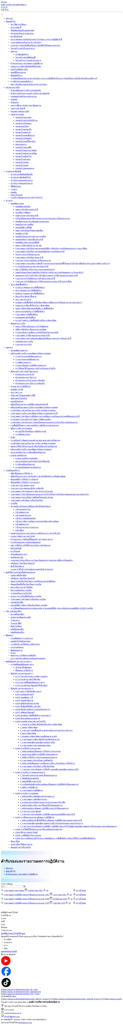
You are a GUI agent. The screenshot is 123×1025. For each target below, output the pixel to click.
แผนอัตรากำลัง (21, 233)
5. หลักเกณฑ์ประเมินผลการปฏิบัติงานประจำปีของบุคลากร (44, 808)
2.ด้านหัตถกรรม (22, 512)
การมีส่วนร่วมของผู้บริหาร (22, 81)
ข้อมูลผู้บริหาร (16, 75)
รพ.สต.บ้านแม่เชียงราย (24, 135)
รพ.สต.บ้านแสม (21, 165)
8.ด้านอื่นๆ (19, 530)
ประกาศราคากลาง (23, 299)
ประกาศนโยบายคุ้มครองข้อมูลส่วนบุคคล (28, 658)
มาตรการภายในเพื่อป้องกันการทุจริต (26, 596)
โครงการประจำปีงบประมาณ (27, 254)
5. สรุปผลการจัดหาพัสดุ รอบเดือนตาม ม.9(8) (38, 736)
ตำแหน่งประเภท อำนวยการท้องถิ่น (30, 380)
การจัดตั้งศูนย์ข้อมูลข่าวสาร (22, 664)
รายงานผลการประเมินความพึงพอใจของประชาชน (32, 497)
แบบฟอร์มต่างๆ (17, 401)
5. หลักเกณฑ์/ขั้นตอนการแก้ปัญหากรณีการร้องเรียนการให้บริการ (47, 763)
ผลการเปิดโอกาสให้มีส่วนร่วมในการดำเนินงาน (30, 545)
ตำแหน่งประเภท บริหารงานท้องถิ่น (30, 383)
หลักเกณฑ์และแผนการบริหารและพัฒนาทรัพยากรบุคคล (34, 407)
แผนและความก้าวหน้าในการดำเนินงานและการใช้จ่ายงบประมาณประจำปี (46, 275)
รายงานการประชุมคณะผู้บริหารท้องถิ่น (27, 488)
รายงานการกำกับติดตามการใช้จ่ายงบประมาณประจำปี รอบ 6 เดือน (43, 281)
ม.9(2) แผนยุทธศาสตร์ (24, 694)
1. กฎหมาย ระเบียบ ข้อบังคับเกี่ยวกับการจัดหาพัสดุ (41, 724)
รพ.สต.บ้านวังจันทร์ (23, 138)
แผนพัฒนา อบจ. (17, 203)
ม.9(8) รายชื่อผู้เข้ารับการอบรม (28, 835)
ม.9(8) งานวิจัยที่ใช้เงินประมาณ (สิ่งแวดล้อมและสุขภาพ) (38, 829)
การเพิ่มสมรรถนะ (22, 434)
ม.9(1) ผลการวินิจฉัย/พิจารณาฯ (28, 691)
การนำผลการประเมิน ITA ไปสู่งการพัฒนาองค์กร (31, 419)
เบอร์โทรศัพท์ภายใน (19, 69)
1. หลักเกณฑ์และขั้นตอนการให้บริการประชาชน (40, 751)
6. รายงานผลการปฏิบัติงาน (31, 790)
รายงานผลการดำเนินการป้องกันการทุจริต (28, 599)
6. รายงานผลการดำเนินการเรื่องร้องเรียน (37, 766)
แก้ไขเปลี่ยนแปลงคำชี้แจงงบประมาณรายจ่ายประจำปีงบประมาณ (42, 218)
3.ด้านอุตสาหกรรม (23, 515)
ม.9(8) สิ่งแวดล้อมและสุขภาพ (27, 718)
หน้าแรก (9, 18)
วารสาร (14, 189)
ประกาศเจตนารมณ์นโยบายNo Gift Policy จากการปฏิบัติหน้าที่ (36, 39)
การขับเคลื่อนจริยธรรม (25, 464)
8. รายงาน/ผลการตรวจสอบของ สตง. (35, 745)
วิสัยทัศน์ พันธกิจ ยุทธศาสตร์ (22, 30)
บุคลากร (14, 51)
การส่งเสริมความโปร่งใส (21, 593)
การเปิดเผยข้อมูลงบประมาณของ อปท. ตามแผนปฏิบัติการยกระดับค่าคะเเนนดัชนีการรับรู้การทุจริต (52, 608)
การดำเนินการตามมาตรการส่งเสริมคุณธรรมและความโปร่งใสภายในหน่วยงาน (44, 422)
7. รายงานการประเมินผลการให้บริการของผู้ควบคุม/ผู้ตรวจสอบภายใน (49, 769)
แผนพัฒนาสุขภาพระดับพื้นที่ (27, 242)
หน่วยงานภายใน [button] (13, 87)
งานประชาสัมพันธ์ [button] (13, 171)
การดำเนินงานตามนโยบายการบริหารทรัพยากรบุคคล (33, 443)
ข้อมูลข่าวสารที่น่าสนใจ (21, 847)
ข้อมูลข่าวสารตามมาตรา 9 (22, 688)
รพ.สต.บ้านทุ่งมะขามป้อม (26, 153)
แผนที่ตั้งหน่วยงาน (18, 72)
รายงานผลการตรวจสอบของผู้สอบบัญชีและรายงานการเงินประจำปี (43, 338)
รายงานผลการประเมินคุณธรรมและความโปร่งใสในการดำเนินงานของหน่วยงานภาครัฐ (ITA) (50, 494)
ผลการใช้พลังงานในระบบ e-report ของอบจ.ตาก (35, 269)
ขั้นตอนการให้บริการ (24, 670)
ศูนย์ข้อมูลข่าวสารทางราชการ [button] (18, 661)
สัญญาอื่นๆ (15, 841)
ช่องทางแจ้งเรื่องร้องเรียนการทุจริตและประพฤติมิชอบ (33, 581)
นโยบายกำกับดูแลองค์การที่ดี (23, 395)
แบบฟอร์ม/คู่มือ (17, 602)
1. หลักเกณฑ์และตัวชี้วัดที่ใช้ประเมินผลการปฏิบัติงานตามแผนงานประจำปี (51, 820)
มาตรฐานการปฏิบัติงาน (20, 386)
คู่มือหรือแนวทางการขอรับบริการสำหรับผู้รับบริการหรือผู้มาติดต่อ (38, 476)
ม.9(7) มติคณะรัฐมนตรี (25, 712)
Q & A (13, 653)
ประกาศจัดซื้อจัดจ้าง (19, 284)
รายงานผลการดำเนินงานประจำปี (29, 257)
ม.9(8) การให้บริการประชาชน (27, 748)
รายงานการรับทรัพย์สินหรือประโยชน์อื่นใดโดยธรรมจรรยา (35, 45)
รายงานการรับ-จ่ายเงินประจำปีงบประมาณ (33, 260)
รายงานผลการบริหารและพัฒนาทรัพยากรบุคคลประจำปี (34, 413)
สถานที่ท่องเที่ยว (17, 614)
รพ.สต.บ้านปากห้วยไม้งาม (26, 120)
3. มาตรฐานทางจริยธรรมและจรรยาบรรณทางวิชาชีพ (42, 802)
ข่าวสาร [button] (9, 200)
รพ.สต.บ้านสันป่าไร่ (23, 156)
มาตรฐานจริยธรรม (19, 455)
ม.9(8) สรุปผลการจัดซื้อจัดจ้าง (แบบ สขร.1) (33, 715)
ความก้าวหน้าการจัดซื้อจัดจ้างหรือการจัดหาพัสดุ (35, 320)
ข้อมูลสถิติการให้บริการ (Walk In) (24, 479)
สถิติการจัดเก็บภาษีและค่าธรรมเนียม (30, 329)
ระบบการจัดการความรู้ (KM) (23, 536)
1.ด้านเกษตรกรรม (23, 509)
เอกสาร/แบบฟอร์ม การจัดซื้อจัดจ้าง (30, 311)
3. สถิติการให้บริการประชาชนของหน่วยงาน (38, 757)
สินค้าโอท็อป (16, 626)
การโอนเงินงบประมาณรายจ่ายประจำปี (31, 266)
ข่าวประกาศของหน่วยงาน (22, 183)
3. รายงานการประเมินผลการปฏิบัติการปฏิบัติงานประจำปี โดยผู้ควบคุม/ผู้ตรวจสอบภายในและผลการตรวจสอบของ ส (68, 826)
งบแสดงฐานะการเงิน (24, 341)
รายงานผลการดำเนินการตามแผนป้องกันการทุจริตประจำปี (39, 251)
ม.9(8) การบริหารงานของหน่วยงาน (30, 772)
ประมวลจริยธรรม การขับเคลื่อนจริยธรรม (28, 452)
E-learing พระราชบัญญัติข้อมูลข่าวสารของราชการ (32, 539)
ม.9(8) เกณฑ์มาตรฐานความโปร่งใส (30, 721)
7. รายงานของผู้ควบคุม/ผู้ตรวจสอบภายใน (37, 742)
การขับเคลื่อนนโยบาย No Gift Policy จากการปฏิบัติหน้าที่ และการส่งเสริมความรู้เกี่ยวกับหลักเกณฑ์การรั (54, 78)
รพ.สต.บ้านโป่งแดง (23, 123)
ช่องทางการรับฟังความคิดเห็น (23, 655)
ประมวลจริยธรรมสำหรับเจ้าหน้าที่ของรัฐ (32, 461)
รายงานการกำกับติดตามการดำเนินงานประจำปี (35, 278)
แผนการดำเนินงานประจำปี (26, 209)
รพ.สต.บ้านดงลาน (23, 132)
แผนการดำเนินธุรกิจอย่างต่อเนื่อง (29, 230)
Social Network (16, 195)
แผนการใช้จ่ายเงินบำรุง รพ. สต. (28, 245)
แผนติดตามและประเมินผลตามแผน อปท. (32, 221)
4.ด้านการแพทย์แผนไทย (25, 518)
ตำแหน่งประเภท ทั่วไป (24, 374)
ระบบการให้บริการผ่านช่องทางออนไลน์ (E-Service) (32, 569)
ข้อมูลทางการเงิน (18, 323)
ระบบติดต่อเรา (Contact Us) (22, 638)
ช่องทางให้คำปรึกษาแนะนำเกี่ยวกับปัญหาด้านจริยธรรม (34, 446)
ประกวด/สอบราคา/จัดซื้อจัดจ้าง (28, 290)
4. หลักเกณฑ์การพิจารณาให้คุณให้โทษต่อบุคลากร (41, 805)
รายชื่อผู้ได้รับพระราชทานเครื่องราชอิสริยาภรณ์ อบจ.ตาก (35, 425)
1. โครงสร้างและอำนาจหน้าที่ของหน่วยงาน (38, 775)
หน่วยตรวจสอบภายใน (20, 111)
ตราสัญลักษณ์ (16, 36)
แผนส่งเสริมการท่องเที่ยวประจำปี (29, 239)
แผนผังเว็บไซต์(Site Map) (21, 641)
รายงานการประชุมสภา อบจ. (23, 485)
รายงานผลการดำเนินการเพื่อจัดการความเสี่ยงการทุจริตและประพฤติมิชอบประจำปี (45, 416)
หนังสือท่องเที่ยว (17, 629)
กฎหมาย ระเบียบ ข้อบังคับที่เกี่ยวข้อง (26, 66)
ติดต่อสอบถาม (17, 650)
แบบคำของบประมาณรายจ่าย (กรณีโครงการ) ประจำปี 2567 (35, 533)
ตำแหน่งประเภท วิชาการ (25, 377)
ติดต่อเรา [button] (9, 635)
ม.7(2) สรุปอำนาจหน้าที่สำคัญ (27, 679)
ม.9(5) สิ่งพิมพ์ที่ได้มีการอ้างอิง (27, 706)
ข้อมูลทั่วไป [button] (10, 21)
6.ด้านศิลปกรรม (22, 524)
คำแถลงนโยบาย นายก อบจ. (22, 33)
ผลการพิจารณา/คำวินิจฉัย (21, 587)
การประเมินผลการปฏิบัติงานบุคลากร (30, 365)
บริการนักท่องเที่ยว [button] (14, 611)
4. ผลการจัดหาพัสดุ (28, 733)
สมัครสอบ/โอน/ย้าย (19, 398)
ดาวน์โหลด (15, 551)
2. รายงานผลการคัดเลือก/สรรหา (33, 799)
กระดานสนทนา (17, 647)
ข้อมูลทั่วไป (10, 871)
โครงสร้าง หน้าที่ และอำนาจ (23, 48)
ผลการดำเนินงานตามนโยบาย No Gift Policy (29, 84)
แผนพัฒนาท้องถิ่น (22, 206)
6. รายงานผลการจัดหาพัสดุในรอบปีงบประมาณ (39, 739)
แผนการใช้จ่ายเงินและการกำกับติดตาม (31, 326)
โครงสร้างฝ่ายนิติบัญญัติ (25, 57)
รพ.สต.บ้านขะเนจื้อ (23, 147)
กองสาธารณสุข (17, 114)
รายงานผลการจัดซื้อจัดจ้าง (26, 314)
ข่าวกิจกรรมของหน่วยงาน (22, 180)
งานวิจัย (14, 503)
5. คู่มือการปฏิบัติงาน (29, 787)
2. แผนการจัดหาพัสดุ (28, 727)
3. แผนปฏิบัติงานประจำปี (30, 781)
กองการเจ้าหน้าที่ (18, 108)
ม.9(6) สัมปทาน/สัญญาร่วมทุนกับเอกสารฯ (32, 709)
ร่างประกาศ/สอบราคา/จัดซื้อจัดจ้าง (30, 287)
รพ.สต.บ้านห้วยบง (22, 159)
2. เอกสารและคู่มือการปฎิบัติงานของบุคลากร (39, 754)
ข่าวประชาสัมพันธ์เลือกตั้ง (22, 174)
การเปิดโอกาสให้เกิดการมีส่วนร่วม (25, 644)
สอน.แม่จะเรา (21, 144)
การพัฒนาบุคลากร (23, 362)
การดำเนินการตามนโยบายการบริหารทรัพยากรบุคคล (33, 410)
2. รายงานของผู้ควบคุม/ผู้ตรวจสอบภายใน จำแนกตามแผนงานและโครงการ (51, 823)
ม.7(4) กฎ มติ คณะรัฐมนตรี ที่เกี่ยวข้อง (31, 685)
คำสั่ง (13, 437)
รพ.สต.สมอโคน (22, 126)
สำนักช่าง (15, 102)
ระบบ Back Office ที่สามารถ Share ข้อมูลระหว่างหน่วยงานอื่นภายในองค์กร (42, 560)
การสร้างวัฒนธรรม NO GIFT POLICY (27, 197)
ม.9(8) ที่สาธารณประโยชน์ (26, 832)
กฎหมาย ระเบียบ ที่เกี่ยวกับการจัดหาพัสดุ (32, 305)
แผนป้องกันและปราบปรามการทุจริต (30, 236)
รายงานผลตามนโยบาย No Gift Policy (26, 42)
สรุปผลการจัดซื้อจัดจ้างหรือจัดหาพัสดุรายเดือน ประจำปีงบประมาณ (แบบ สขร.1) (48, 302)
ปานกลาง (8, 942)
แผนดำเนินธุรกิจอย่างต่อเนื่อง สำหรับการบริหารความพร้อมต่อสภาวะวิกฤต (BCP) (49, 272)
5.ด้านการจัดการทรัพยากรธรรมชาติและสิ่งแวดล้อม (37, 521)
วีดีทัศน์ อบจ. (16, 186)
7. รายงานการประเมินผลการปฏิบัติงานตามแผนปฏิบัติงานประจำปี (47, 814)
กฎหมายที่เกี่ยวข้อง (19, 575)
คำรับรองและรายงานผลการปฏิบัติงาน (27, 63)
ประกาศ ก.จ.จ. (17, 392)
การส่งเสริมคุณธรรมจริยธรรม (28, 467)
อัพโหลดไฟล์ (16, 548)
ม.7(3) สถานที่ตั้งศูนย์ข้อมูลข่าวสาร (30, 682)
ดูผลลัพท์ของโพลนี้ (9, 951)
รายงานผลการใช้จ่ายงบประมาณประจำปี (32, 335)
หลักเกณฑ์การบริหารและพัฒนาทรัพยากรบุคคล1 (31, 449)
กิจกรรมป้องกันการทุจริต (21, 590)
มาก (6, 945)
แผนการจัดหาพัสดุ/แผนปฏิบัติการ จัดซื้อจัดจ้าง (34, 308)
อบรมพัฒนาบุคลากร (19, 350)
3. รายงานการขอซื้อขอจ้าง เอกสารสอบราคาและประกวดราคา (46, 730)
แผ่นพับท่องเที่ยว (17, 632)
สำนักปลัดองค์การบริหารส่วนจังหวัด (26, 90)
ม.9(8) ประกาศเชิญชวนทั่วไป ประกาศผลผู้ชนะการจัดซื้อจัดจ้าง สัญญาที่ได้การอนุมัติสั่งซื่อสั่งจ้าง (55, 838)
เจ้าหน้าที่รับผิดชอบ (23, 667)
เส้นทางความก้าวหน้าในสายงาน (24, 371)
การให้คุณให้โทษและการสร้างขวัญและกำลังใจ (35, 368)
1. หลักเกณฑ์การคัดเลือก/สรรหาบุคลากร (37, 796)
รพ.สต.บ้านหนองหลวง (24, 168)
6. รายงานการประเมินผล (30, 811)
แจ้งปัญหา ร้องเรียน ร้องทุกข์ (22, 563)
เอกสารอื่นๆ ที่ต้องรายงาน (21, 844)
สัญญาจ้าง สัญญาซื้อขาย (25, 296)
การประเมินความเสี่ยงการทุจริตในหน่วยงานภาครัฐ (36, 332)
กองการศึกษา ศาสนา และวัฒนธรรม (26, 105)
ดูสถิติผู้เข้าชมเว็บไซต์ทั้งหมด (13, 933)
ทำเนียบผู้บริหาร (22, 54)
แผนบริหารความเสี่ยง (24, 224)
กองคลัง (14, 99)
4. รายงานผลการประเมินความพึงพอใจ (36, 760)
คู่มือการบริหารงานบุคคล (21, 428)
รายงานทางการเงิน (23, 344)
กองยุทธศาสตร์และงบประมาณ (24, 96)
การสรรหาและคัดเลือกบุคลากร (28, 356)
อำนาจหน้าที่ (16, 27)
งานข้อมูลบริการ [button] (13, 470)
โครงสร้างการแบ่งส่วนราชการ (28, 60)
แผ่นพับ (14, 192)
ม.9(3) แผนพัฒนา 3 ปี (24, 697)
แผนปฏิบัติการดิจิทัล (23, 227)
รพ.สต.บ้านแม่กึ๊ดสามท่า (25, 141)
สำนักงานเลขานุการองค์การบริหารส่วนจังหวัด (30, 93)
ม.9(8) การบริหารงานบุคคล (26, 793)
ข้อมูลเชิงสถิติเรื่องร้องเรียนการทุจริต (26, 584)
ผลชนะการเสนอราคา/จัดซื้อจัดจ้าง (29, 293)
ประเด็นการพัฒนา (23, 212)
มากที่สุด (7, 939)
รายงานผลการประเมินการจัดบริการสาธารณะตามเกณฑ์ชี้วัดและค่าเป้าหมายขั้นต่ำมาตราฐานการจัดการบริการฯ (62, 263)
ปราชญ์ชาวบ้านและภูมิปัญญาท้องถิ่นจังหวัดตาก (31, 506)
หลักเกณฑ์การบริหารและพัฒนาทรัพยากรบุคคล (31, 353)
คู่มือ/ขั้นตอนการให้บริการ (22, 473)
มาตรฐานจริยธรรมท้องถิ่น (26, 458)
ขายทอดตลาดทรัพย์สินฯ (25, 317)
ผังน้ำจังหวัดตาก (17, 566)
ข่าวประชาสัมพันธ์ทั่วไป (21, 177)
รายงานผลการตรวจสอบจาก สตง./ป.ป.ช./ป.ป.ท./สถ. (32, 491)
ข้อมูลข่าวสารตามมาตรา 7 (22, 673)
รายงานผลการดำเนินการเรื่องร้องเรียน (27, 500)
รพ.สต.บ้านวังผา (22, 162)
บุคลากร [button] (9, 347)
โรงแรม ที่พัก (16, 623)
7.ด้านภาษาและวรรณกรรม (26, 527)
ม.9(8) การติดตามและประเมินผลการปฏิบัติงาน (34, 817)
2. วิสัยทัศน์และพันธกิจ (29, 778)
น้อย (6, 948)
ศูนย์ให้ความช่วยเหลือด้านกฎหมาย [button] (20, 572)
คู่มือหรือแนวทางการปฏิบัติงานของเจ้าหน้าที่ (29, 404)
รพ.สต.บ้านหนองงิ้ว (23, 129)
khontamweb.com (25, 1023)
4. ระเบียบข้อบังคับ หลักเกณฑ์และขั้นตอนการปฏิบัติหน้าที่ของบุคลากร (49, 784)
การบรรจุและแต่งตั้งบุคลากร (27, 359)
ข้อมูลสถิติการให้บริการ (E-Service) (25, 482)
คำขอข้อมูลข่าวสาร (19, 554)
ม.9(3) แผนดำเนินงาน (24, 700)
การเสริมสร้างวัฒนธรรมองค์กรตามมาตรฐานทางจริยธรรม (35, 440)
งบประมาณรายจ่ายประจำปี (26, 215)
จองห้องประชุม (17, 557)
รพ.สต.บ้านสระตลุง (23, 117)
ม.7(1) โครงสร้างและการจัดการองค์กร (31, 676)
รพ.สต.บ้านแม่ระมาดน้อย (26, 150)
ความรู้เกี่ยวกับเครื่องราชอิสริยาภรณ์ (30, 431)
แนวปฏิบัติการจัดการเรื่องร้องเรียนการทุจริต (29, 605)
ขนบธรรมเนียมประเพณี (21, 617)
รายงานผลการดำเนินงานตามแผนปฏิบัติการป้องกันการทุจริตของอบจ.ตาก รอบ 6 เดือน (51, 248)
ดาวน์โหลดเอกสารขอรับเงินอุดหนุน (25, 542)
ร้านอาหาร (15, 620)
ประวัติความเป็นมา (19, 24)
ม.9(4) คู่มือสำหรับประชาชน (27, 703)
